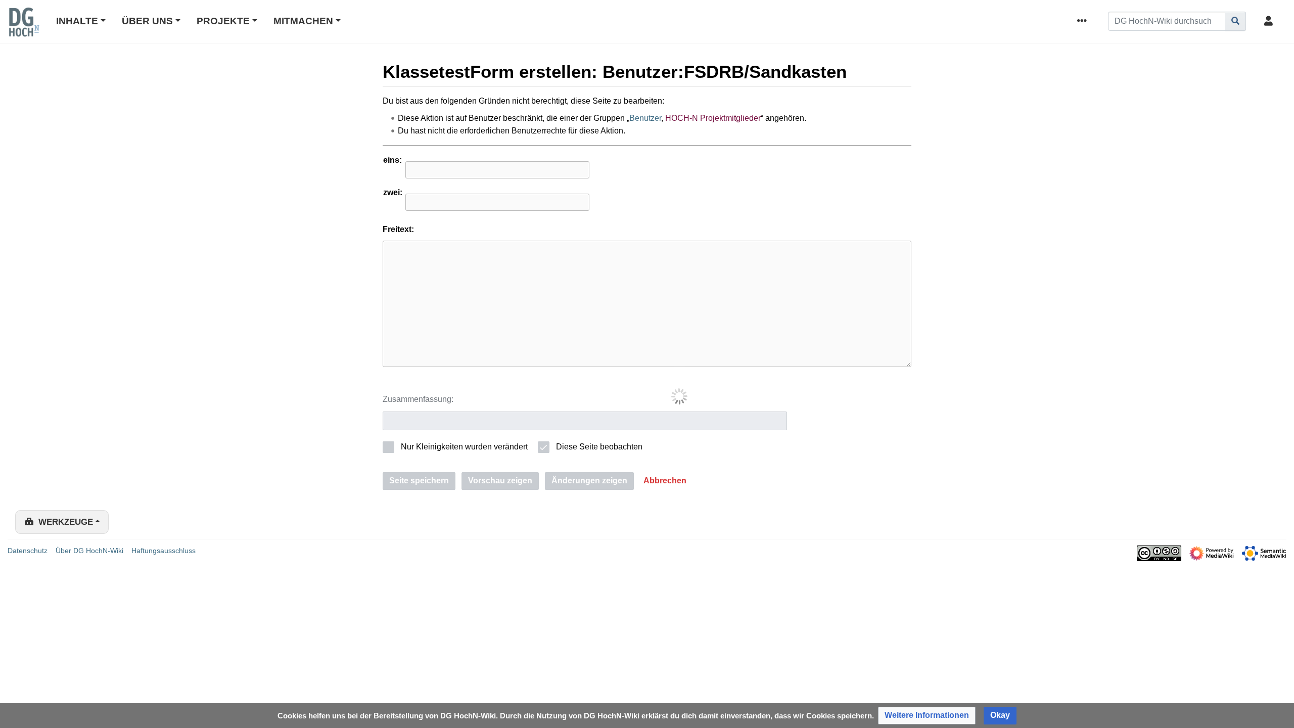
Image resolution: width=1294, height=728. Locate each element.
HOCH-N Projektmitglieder (713, 118)
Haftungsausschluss (163, 551)
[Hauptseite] (24, 28)
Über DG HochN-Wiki (89, 551)
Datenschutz (28, 551)
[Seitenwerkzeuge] (1084, 21)
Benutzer (645, 118)
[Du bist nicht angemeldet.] (1270, 21)
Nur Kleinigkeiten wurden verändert (464, 446)
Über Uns (147, 21)
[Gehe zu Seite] (1235, 21)
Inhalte (77, 21)
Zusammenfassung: (418, 399)
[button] (665, 481)
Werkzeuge (65, 522)
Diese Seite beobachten (599, 446)
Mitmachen (303, 21)
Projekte (223, 21)
